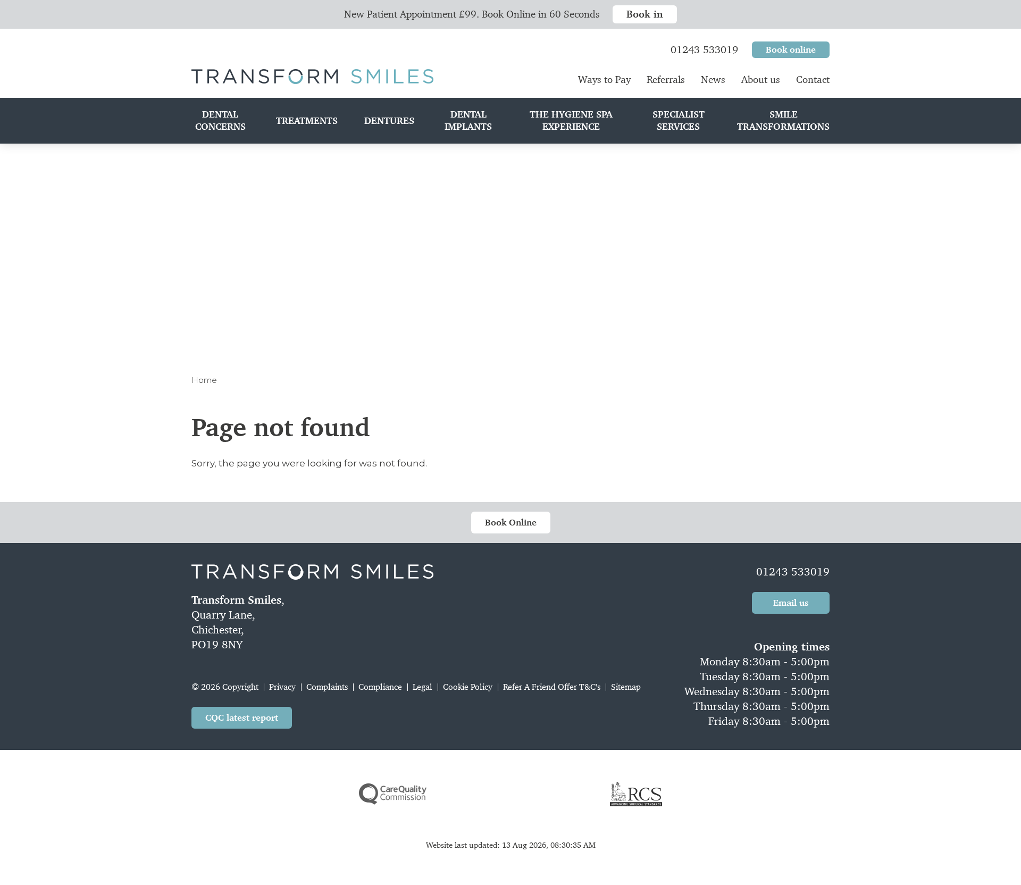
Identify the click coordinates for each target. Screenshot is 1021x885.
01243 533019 (793, 571)
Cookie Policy (467, 686)
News (713, 79)
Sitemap (626, 686)
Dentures (389, 120)
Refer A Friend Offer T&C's (551, 686)
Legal (422, 686)
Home (204, 380)
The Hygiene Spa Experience (571, 120)
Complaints (327, 686)
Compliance (380, 686)
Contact (813, 79)
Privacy (282, 686)
